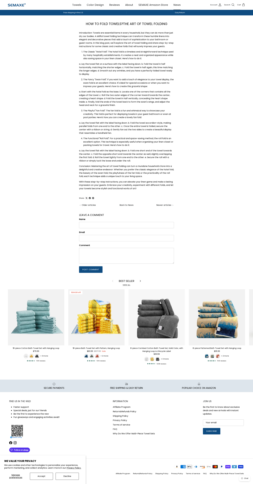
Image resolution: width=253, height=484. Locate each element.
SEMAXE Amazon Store (153, 5)
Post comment (90, 269)
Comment (84, 245)
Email (82, 232)
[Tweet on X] (86, 198)
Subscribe (211, 431)
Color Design (95, 5)
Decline (67, 476)
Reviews (114, 5)
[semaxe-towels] (17, 5)
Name (82, 219)
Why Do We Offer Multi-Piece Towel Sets (134, 433)
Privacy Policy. (74, 467)
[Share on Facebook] (90, 198)
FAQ (115, 429)
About (129, 5)
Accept (41, 476)
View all (126, 285)
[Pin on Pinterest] (93, 198)
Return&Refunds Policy (124, 411)
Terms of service (121, 424)
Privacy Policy (120, 420)
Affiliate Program (121, 407)
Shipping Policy (120, 415)
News (177, 5)
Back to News (126, 205)
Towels (76, 5)
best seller (126, 281)
